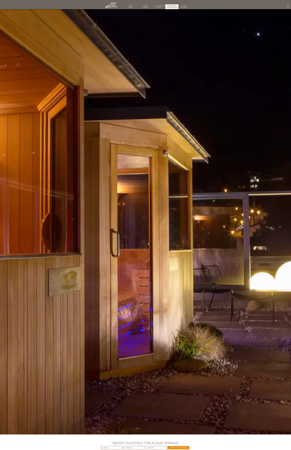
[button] (145, 217)
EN (288, 7)
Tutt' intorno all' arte (159, 6)
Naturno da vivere (183, 6)
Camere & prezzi (145, 6)
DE (288, 4)
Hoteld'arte (130, 6)
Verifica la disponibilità (178, 448)
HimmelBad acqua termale (171, 6)
